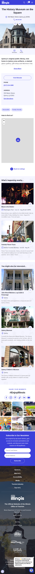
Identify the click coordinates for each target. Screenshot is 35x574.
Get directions (8, 98)
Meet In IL (17, 473)
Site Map (17, 522)
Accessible (6, 109)
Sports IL (17, 470)
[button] (18, 140)
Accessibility (17, 477)
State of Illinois (17, 515)
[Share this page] (19, 23)
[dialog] (2, 571)
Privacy (17, 518)
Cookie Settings (17, 525)
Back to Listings (19, 169)
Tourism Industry (17, 484)
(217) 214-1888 (8, 85)
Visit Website (17, 78)
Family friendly (16, 109)
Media (18, 480)
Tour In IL (17, 487)
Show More (17, 68)
